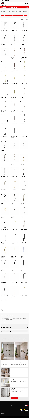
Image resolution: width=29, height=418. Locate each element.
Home (1, 5)
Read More (2, 320)
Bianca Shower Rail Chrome (4, 242)
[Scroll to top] (28, 416)
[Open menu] (27, 3)
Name (1, 405)
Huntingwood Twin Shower (4, 30)
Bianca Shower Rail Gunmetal (14, 242)
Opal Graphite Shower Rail (14, 136)
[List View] (27, 19)
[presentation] (14, 351)
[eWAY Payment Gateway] (24, 410)
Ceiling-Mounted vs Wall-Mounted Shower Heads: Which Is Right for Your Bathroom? (14, 362)
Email (11, 405)
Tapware (3, 5)
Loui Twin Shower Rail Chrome (4, 176)
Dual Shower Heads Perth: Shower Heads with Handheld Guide (19, 388)
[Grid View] (26, 19)
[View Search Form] (22, 3)
